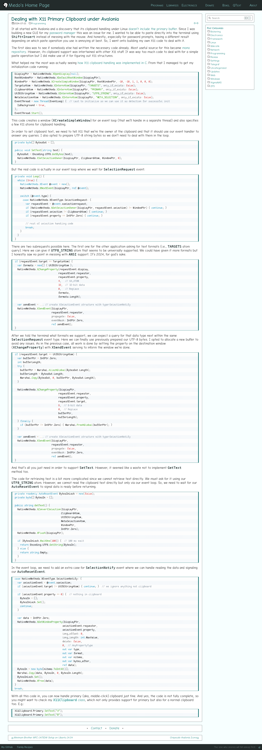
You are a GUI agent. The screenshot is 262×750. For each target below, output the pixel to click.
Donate (209, 5)
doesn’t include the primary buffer (153, 29)
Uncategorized (218, 67)
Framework (217, 38)
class (69, 700)
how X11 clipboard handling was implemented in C (112, 63)
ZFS (213, 86)
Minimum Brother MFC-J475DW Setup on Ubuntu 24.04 (43, 737)
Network (215, 49)
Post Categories (215, 28)
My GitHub (7, 746)
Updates (215, 71)
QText (237, 5)
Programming (38, 23)
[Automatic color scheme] (259, 746)
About (253, 5)
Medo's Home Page (29, 5)
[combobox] (230, 18)
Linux (213, 42)
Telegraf (215, 64)
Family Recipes (25, 746)
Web (213, 75)
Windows (215, 78)
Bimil (226, 5)
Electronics (189, 5)
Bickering (216, 31)
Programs (157, 5)
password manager (63, 33)
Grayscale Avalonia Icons (183, 737)
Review (214, 56)
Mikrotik (215, 46)
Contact (96, 728)
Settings (215, 60)
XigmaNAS (216, 82)
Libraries (172, 5)
